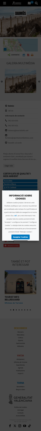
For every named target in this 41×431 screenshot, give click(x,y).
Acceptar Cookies (20, 237)
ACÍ (15, 216)
